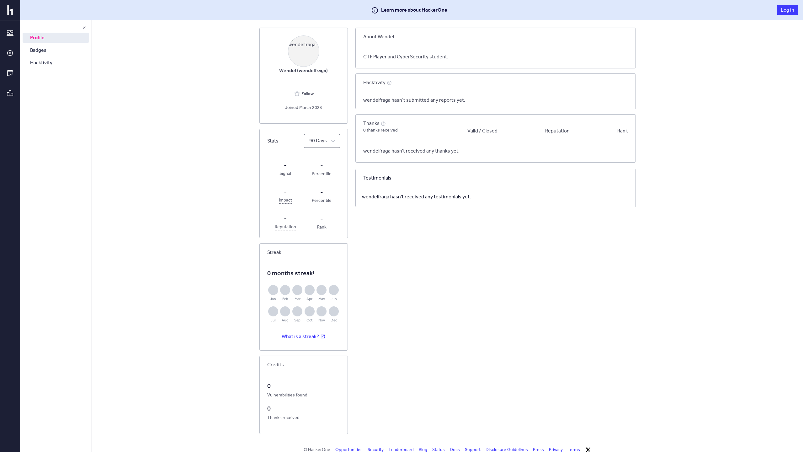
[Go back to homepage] (10, 10)
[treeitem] (56, 38)
